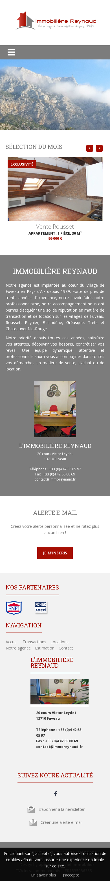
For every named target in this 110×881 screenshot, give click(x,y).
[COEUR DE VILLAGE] (55, 174)
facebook (55, 794)
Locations (59, 641)
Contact (66, 648)
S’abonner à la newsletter (62, 809)
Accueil (12, 641)
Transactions (34, 641)
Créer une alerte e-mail (61, 822)
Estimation (44, 648)
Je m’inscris (55, 553)
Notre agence (18, 648)
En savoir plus (43, 875)
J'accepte (71, 875)
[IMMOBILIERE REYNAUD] (55, 34)
